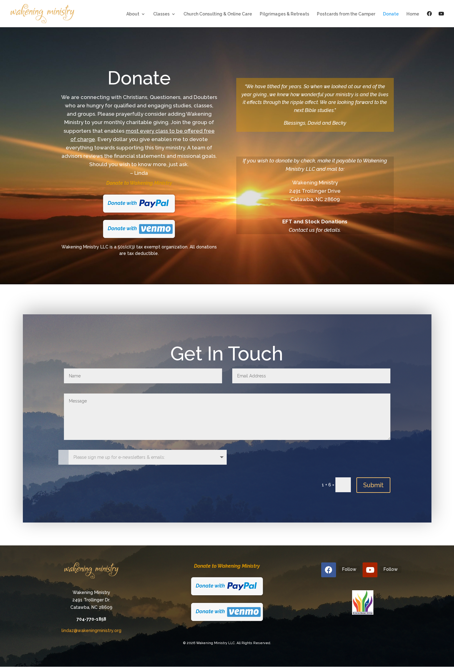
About (132, 14)
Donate (391, 14)
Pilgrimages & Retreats (284, 14)
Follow (349, 569)
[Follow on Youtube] (370, 569)
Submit (373, 485)
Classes (161, 14)
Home (412, 14)
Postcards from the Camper (346, 14)
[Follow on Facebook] (328, 569)
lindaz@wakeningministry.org (91, 630)
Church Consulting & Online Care (217, 14)
